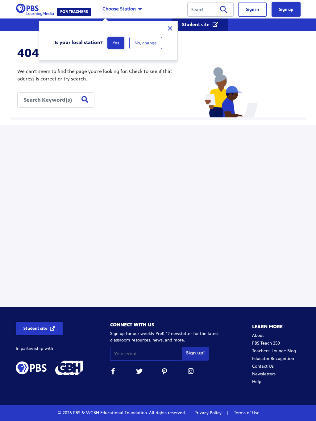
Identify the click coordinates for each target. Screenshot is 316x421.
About (258, 335)
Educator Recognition (273, 358)
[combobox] (55, 100)
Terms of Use (246, 412)
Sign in (252, 9)
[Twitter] (139, 372)
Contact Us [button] (263, 366)
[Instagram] (191, 372)
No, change (146, 43)
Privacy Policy (208, 412)
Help (256, 381)
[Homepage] (36, 9)
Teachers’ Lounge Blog (274, 351)
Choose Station (119, 9)
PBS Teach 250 (266, 343)
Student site (196, 24)
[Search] (224, 10)
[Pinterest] (165, 372)
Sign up (286, 9)
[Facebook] (113, 372)
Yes (116, 43)
